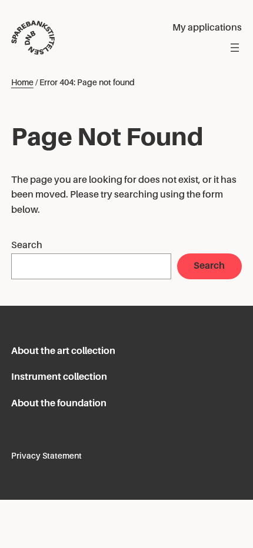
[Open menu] (235, 48)
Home (22, 82)
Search (26, 245)
